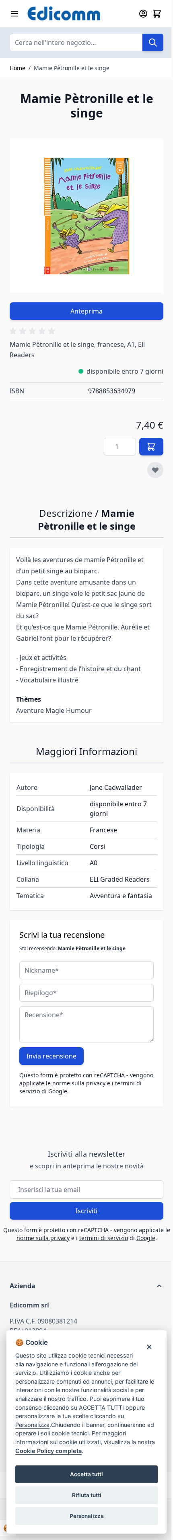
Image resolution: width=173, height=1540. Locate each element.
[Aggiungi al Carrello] (151, 446)
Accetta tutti (86, 1474)
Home (17, 68)
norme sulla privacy (78, 1083)
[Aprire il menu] (14, 13)
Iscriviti (86, 1210)
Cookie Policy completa (48, 1450)
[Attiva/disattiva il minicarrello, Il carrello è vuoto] (156, 13)
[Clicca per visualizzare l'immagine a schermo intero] (86, 216)
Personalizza (87, 1516)
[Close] (149, 1346)
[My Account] (143, 13)
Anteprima (86, 311)
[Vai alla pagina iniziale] (78, 14)
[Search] (152, 42)
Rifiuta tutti (86, 1495)
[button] (34, 331)
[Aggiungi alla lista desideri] (155, 470)
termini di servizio (103, 1238)
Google (57, 1091)
